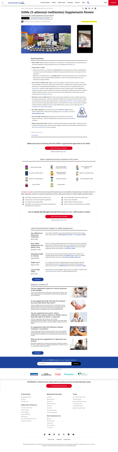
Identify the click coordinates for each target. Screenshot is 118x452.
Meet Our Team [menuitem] (50, 421)
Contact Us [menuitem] (49, 405)
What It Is (72, 64)
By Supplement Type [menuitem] (26, 397)
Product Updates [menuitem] (25, 410)
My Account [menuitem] (50, 401)
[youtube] (49, 434)
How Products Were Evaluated (44, 106)
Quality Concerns (48, 94)
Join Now (113, 2)
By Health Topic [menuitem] (25, 401)
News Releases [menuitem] (51, 425)
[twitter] (64, 434)
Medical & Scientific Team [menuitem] (79, 408)
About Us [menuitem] (49, 418)
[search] (88, 2)
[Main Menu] (2, 2)
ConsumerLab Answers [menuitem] (26, 407)
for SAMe (70, 248)
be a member (29, 192)
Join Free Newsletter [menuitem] (52, 412)
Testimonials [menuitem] (50, 423)
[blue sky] (73, 434)
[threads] (59, 434)
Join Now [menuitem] (49, 397)
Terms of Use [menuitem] (51, 439)
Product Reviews (29, 8)
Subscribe (76, 363)
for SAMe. (83, 265)
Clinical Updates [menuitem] (25, 412)
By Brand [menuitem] (23, 399)
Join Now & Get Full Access (59, 386)
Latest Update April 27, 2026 (89, 21)
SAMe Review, (63, 265)
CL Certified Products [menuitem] (78, 405)
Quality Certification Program (70, 101)
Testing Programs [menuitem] (77, 399)
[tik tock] (44, 434)
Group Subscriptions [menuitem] (52, 410)
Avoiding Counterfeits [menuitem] (26, 421)
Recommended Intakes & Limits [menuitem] (28, 418)
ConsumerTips (35, 88)
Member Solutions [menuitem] (51, 403)
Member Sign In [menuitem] (50, 399)
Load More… (37, 279)
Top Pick (78, 265)
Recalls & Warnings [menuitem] (25, 414)
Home (22, 8)
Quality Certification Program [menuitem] (79, 401)
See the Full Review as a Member (58, 148)
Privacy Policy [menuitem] (67, 439)
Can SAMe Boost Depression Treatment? (40, 18)
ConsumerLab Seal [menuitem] (77, 403)
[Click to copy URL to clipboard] (92, 8)
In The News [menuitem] (50, 427)
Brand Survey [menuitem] (24, 416)
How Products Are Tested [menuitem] (79, 397)
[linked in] (68, 434)
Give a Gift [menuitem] (49, 408)
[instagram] (54, 434)
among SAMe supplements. (71, 257)
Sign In (105, 2)
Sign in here (63, 151)
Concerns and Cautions (39, 127)
